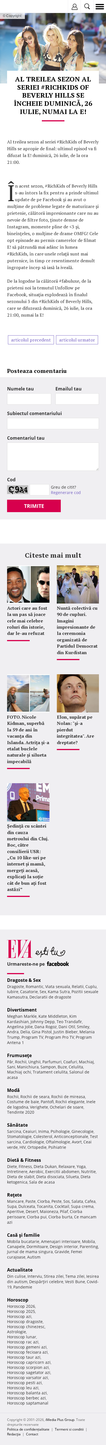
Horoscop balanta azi (27, 1392)
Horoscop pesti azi (24, 1382)
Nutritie (88, 1171)
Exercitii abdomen (62, 1171)
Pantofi (47, 1101)
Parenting (89, 1246)
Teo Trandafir (69, 1021)
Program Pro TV (59, 1037)
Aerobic (36, 1171)
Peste (56, 1201)
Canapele (16, 1246)
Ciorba (43, 1201)
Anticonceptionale (71, 1136)
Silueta (72, 1176)
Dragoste (15, 986)
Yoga (81, 1166)
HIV (23, 1147)
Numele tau (20, 389)
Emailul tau (68, 389)
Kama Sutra (59, 991)
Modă (13, 1090)
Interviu (34, 1276)
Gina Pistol (42, 1031)
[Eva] (17, 6)
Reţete (14, 1195)
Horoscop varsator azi (27, 1377)
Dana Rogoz (45, 1026)
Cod (11, 479)
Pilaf (64, 1211)
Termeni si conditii (69, 1429)
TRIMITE (34, 506)
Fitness (25, 1166)
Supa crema (82, 1206)
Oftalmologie (58, 1142)
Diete (12, 1166)
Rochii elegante (70, 1101)
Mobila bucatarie (23, 1241)
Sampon (48, 1067)
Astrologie (16, 1331)
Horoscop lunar (21, 1336)
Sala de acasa (42, 1182)
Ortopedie (37, 1147)
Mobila (88, 1241)
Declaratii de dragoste (50, 997)
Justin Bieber (65, 1031)
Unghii (34, 1061)
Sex (43, 991)
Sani (11, 1067)
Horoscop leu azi (22, 1387)
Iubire (12, 991)
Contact (32, 1434)
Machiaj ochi (19, 1072)
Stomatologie (19, 1136)
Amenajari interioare (60, 1241)
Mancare (15, 1201)
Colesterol (42, 1136)
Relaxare (67, 1166)
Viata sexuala (57, 986)
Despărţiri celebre (46, 1281)
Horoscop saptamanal (27, 1403)
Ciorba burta (60, 1216)
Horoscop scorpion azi (28, 1367)
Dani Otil (67, 1026)
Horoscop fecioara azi (27, 1352)
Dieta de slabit (20, 1176)
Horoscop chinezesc (26, 1326)
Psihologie (60, 1131)
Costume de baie (23, 1101)
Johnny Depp (43, 1021)
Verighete (39, 1107)
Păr (10, 1061)
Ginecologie (83, 1131)
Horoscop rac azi (22, 1342)
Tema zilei (75, 1276)
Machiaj (86, 1061)
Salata (77, 1201)
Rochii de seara (34, 1096)
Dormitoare (37, 1246)
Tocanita (45, 1206)
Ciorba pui (37, 1216)
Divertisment (22, 1010)
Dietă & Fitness (24, 1160)
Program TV (32, 1037)
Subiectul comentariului (34, 413)
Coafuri (70, 1061)
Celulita (76, 1067)
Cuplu (91, 986)
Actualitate (20, 1270)
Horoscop (17, 1300)
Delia (25, 1031)
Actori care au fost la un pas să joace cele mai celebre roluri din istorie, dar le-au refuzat (27, 621)
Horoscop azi (19, 1316)
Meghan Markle (22, 1016)
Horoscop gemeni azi (27, 1347)
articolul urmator (77, 340)
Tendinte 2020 (20, 1112)
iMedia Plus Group (60, 1419)
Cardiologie (33, 1142)
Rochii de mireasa (68, 1096)
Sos (66, 1201)
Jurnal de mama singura (30, 1251)
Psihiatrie (57, 1147)
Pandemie (22, 1287)
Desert (32, 1211)
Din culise (16, 1276)
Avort (77, 1142)
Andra (13, 1031)
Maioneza (49, 1211)
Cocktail (62, 1206)
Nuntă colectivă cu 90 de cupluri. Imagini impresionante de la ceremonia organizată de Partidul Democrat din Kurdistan (77, 630)
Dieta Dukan (45, 1166)
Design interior (64, 1246)
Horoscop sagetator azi (28, 1372)
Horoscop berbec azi (26, 1398)
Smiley (83, 1026)
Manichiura (28, 1067)
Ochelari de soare (66, 1107)
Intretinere (17, 1171)
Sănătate (17, 1125)
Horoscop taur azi (23, 1357)
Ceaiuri (29, 1131)
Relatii (78, 986)
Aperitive (15, 1211)
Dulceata (26, 1206)
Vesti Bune (75, 1281)
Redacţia (14, 1434)
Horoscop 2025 (21, 1311)
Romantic (35, 986)
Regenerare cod (66, 492)
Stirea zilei (54, 1276)
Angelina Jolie (20, 1026)
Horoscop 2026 (21, 1306)
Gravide (62, 1251)
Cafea (90, 1201)
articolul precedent (31, 340)
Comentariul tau (26, 438)
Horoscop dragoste (25, 1321)
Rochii (21, 1061)
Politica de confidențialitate (28, 1429)
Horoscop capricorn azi (29, 1362)
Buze (62, 1067)
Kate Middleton (53, 1016)
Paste (30, 1201)
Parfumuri (52, 1061)
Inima (43, 1131)
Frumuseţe (19, 1055)
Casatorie (29, 991)
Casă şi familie (23, 1235)
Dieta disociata (50, 1176)
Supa (12, 1206)
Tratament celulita (50, 1072)
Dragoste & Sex (24, 980)
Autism (33, 1257)
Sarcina (14, 1131)
